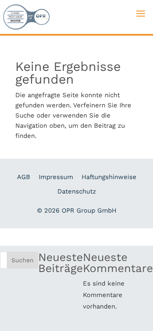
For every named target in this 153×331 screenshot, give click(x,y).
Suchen (22, 260)
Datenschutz (76, 191)
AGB (23, 177)
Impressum (56, 177)
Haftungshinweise (109, 177)
